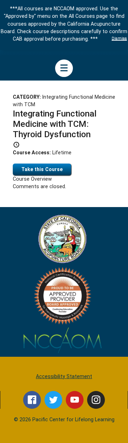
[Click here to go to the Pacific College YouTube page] (75, 400)
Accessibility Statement (64, 376)
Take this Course (42, 169)
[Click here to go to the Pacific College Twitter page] (53, 400)
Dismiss (119, 38)
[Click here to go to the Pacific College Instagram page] (96, 400)
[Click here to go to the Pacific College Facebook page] (32, 400)
